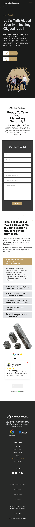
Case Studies (17, 453)
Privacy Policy (17, 489)
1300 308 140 (17, 513)
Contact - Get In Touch (17, 459)
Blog (17, 456)
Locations (17, 461)
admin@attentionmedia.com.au (17, 518)
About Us (17, 447)
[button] (30, 3)
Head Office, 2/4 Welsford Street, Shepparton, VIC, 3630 (17, 507)
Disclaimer (17, 500)
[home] (16, 3)
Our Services (17, 450)
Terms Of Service (17, 494)
